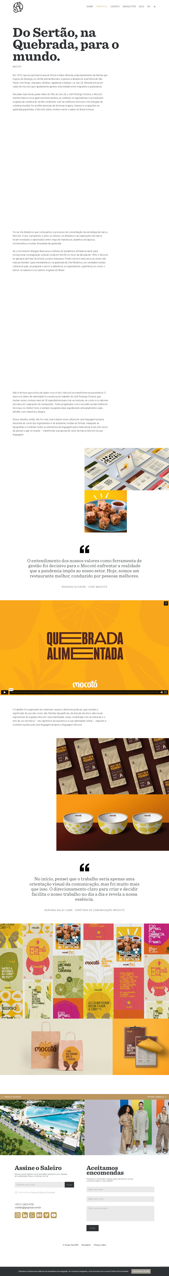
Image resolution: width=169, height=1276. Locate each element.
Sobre (89, 6)
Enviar (69, 1184)
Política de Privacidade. (120, 1271)
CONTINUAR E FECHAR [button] (141, 1271)
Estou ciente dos (36, 1192)
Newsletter (129, 6)
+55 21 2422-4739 (24, 1204)
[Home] (18, 7)
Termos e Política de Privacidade (43, 1192)
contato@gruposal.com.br (28, 1207)
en (148, 6)
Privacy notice (100, 1245)
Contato (115, 6)
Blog (141, 6)
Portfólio (101, 6)
